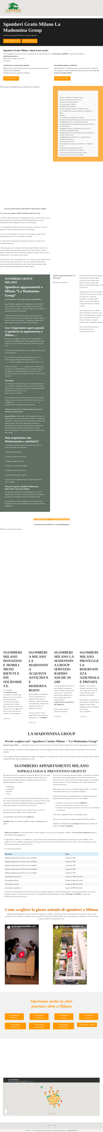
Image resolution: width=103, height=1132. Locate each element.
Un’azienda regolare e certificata (67, 104)
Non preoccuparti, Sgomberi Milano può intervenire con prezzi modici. (77, 120)
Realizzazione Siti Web (40, 1130)
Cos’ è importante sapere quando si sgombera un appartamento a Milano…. (75, 112)
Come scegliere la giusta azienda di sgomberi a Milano (73, 152)
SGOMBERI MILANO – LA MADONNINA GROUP (73, 122)
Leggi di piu (6, 718)
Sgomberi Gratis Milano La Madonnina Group (71, 97)
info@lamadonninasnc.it (19, 896)
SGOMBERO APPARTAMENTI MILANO (70, 148)
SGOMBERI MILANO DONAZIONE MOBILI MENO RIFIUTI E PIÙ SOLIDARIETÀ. (77, 125)
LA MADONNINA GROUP (66, 141)
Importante (62, 115)
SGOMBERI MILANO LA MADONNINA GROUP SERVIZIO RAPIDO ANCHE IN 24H (76, 134)
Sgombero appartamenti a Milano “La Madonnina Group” (74, 108)
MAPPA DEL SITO (72, 1130)
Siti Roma (49, 1130)
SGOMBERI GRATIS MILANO (68, 106)
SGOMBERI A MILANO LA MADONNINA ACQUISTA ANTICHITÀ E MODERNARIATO (74, 129)
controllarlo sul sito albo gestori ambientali (26, 402)
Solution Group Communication (59, 1130)
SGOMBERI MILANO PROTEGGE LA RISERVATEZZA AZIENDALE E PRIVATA (75, 138)
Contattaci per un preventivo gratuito (68, 102)
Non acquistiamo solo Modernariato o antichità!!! (71, 117)
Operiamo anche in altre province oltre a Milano (71, 155)
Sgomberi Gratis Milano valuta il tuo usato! (70, 100)
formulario (21, 366)
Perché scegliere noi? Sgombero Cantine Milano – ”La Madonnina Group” (76, 145)
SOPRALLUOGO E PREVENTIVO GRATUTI (72, 150)
